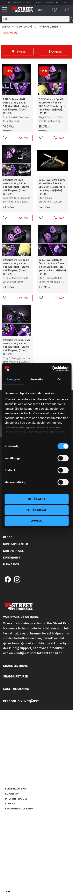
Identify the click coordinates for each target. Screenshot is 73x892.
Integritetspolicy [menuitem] (16, 798)
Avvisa (36, 521)
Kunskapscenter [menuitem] (15, 544)
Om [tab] (59, 379)
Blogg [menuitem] (7, 537)
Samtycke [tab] (13, 379)
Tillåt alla (36, 499)
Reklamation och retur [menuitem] (19, 808)
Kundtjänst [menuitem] (11, 557)
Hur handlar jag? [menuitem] (15, 788)
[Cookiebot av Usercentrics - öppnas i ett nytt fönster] (52, 368)
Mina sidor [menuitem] (11, 564)
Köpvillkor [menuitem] (12, 793)
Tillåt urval (36, 510)
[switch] (63, 458)
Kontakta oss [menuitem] (13, 550)
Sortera (56, 52)
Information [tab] (36, 379)
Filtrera (21, 52)
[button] (5, 9)
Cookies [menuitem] (10, 803)
